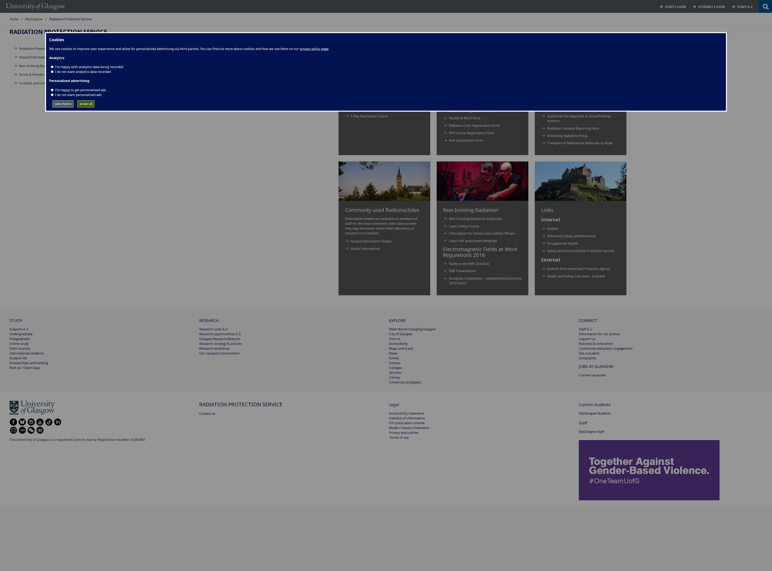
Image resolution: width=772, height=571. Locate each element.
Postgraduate (19, 339)
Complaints (587, 358)
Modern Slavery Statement (409, 428)
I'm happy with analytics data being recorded (89, 67)
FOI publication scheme (407, 423)
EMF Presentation (462, 271)
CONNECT (588, 320)
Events (394, 358)
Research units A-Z (213, 329)
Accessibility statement (406, 413)
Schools (394, 363)
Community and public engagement (605, 348)
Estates (552, 228)
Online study (19, 343)
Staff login (675, 7)
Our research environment (219, 353)
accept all (86, 104)
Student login (711, 7)
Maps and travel (401, 348)
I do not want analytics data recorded (83, 71)
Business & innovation (596, 343)
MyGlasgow (34, 19)
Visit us (394, 339)
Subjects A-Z (18, 329)
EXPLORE (397, 320)
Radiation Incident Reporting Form (573, 128)
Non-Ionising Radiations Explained (475, 219)
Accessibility (398, 343)
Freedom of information (407, 418)
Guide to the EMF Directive (469, 263)
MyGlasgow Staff (591, 431)
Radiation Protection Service (58, 32)
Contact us (207, 413)
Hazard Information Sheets (39, 57)
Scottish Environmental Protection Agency (578, 269)
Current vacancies (592, 375)
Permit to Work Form (464, 118)
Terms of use (399, 437)
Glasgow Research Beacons (219, 339)
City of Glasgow (400, 334)
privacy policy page (314, 49)
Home (14, 19)
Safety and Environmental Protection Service (580, 251)
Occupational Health (562, 243)
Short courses (19, 348)
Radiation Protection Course (40, 48)
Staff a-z (745, 7)
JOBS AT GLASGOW (596, 366)
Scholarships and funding (28, 363)
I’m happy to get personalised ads (80, 90)
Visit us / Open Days (24, 368)
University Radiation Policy (567, 136)
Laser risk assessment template (473, 241)
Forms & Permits (31, 74)
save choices (63, 104)
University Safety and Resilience (571, 236)
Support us (587, 339)
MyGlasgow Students (595, 413)
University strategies (405, 382)
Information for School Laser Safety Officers (482, 233)
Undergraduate (21, 334)
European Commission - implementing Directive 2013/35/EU (485, 280)
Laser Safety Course (464, 226)
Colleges (395, 368)
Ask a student (589, 353)
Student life (18, 358)
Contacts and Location (35, 83)
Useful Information (365, 248)
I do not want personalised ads (78, 95)
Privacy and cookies (403, 432)
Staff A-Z (585, 329)
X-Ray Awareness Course (369, 116)
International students (26, 353)
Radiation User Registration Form (474, 125)
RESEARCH (209, 320)
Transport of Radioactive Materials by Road (579, 143)
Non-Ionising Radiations (37, 66)
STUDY (15, 320)
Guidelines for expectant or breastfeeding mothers (578, 118)
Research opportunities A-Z (220, 334)
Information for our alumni (599, 334)
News (393, 353)
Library (394, 377)
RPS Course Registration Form (471, 133)
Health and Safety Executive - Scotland (576, 276)
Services (395, 372)
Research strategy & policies (220, 343)
